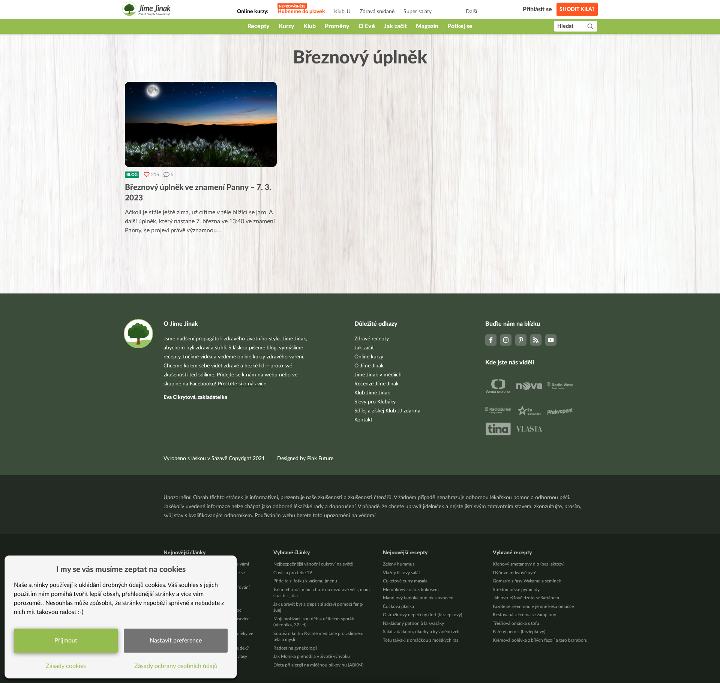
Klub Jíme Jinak (372, 393)
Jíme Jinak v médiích (378, 375)
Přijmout (65, 641)
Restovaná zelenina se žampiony (524, 614)
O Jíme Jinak (369, 366)
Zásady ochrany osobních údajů (176, 666)
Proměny (337, 26)
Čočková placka (398, 606)
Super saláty (418, 11)
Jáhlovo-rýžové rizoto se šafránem (526, 598)
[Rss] (536, 340)
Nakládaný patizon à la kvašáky (413, 623)
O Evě (366, 26)
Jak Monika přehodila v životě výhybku (311, 656)
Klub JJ (342, 11)
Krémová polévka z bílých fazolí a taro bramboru (540, 640)
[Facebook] (490, 340)
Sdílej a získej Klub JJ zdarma (387, 411)
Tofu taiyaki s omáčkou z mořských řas (420, 640)
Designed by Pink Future (305, 458)
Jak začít (395, 26)
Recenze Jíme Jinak (376, 384)
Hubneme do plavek (301, 11)
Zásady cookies (66, 666)
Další (471, 11)
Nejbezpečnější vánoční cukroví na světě (313, 564)
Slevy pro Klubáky (375, 402)
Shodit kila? (577, 9)
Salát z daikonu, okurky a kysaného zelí (421, 631)
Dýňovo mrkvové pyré (514, 572)
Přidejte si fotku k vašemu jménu (305, 581)
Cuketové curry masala (405, 581)
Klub (309, 26)
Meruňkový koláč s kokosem (411, 589)
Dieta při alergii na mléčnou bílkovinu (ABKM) (318, 665)
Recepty (259, 26)
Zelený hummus (398, 564)
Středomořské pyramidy (516, 589)
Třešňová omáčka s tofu (516, 623)
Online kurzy (368, 357)
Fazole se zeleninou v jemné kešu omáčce (533, 606)
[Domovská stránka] (146, 10)
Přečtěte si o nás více (242, 384)
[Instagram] (506, 340)
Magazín (427, 26)
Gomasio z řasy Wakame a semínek (527, 581)
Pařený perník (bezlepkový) (519, 631)
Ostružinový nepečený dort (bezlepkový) (422, 614)
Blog (132, 175)
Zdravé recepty (371, 339)
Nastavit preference (176, 641)
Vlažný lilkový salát (401, 572)
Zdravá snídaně (377, 11)
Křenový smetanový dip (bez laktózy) (528, 564)
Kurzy (286, 26)
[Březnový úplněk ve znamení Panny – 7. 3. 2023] (201, 124)
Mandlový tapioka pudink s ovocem (418, 598)
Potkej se (459, 26)
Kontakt (363, 420)
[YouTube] (550, 340)
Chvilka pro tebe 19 (292, 572)
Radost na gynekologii (295, 648)
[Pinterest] (520, 340)
